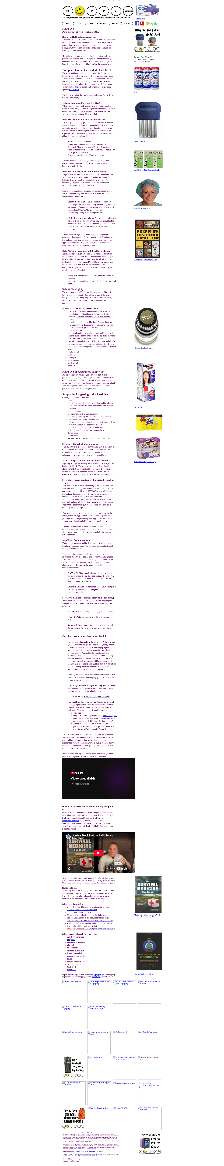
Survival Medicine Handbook (144, 974)
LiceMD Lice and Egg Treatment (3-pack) (147, 170)
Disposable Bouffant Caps (141, 208)
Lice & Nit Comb (139, 141)
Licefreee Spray (139, 407)
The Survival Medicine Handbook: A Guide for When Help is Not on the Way (147, 916)
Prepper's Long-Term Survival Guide (145, 260)
